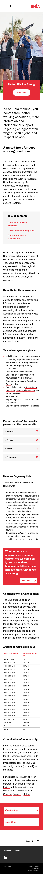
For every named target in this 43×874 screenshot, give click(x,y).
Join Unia (21, 92)
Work (20, 378)
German (18, 783)
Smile (9, 393)
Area (8, 384)
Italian (6, 787)
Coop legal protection (25, 390)
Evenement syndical (15, 381)
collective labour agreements (17, 172)
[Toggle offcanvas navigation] (5, 6)
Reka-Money (31, 387)
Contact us (12, 810)
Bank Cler (10, 390)
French (28, 783)
